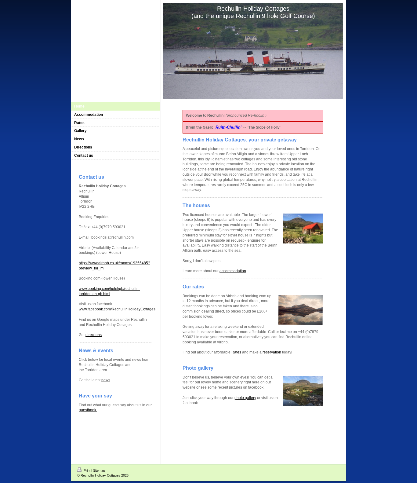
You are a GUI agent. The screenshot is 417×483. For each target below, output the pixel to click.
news (105, 380)
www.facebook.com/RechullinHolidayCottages (117, 309)
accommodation (232, 271)
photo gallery (245, 398)
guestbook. (88, 410)
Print (87, 470)
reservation (272, 352)
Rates (236, 352)
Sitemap (99, 470)
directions (93, 335)
